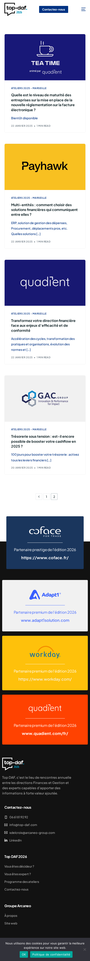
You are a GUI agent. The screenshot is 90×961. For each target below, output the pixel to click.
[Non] (84, 949)
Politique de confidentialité (51, 954)
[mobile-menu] (80, 9)
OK (24, 954)
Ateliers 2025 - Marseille (29, 88)
